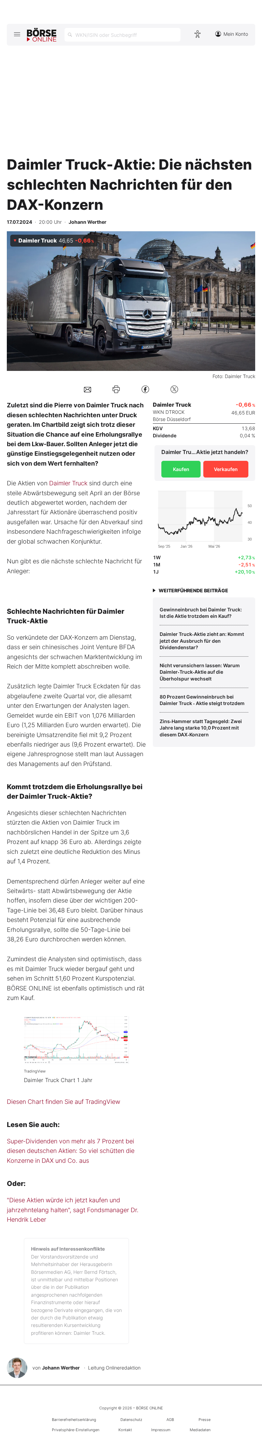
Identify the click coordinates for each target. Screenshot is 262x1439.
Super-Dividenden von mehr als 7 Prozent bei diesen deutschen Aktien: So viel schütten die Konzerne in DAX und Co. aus (70, 1151)
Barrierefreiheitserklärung (74, 1419)
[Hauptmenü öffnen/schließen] (17, 34)
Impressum (160, 1429)
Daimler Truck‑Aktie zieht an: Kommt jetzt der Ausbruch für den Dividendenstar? (202, 640)
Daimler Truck (68, 483)
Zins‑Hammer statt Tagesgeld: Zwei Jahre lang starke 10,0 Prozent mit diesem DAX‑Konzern (201, 727)
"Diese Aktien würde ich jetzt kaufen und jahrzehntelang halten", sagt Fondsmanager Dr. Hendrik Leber (73, 1209)
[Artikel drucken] (116, 389)
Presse (204, 1419)
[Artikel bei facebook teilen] (145, 389)
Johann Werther (61, 1368)
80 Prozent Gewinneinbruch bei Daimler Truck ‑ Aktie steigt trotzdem (202, 700)
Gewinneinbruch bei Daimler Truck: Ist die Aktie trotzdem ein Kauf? (201, 613)
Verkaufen (226, 469)
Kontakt (125, 1429)
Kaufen (181, 469)
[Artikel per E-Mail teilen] (87, 389)
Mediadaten (200, 1429)
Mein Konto (235, 34)
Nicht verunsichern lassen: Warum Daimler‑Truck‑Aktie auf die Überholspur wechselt (200, 672)
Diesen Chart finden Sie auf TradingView (63, 1101)
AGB (170, 1419)
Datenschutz (131, 1419)
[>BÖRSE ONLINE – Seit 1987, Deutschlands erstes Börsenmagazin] (41, 35)
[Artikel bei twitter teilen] (174, 389)
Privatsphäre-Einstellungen (75, 1429)
